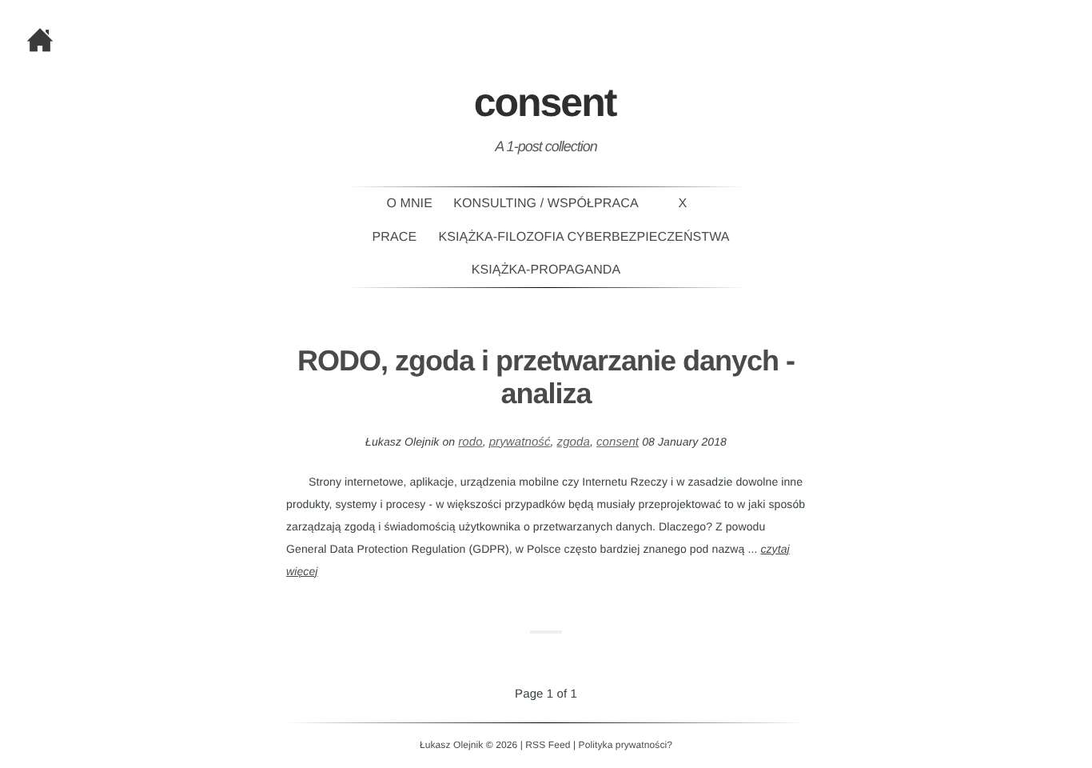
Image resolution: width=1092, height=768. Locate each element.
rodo (470, 442)
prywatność (520, 442)
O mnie (409, 203)
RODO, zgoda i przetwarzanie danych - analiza (546, 377)
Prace (395, 237)
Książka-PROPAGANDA (546, 270)
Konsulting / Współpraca (545, 203)
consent (617, 442)
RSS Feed (547, 744)
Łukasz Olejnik (451, 744)
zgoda (573, 442)
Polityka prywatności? (625, 744)
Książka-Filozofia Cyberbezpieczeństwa (584, 237)
